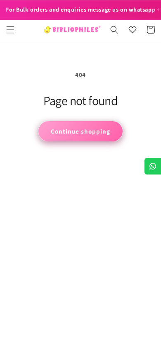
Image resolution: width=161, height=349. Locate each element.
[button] (10, 30)
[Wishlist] (132, 30)
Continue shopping (80, 131)
